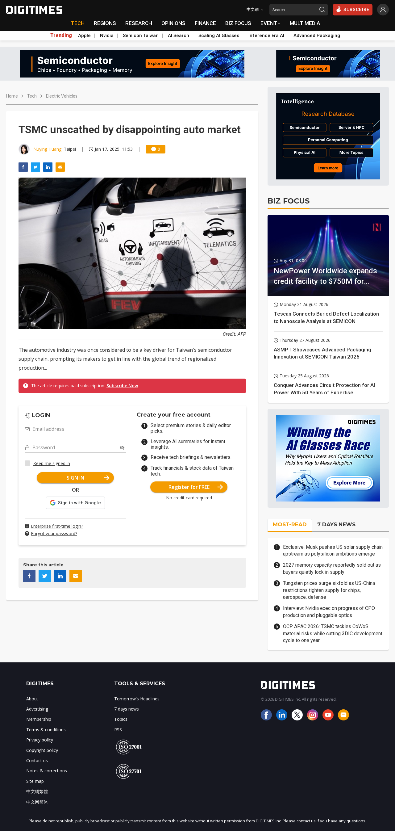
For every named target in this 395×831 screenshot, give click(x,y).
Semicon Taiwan (141, 35)
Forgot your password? (54, 533)
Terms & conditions (46, 729)
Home (12, 96)
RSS (118, 729)
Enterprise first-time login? (57, 526)
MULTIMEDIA (305, 23)
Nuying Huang (47, 149)
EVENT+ (270, 23)
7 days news (126, 709)
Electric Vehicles (61, 96)
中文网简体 (37, 802)
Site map (35, 781)
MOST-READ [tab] (290, 524)
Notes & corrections (46, 771)
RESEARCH (138, 23)
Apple (84, 35)
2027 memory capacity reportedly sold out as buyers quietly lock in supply (332, 568)
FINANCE (205, 23)
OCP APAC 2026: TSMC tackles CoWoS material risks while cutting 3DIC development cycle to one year (332, 633)
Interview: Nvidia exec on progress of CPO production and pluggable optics (329, 611)
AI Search (178, 35)
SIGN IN (75, 477)
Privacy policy (39, 740)
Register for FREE (189, 487)
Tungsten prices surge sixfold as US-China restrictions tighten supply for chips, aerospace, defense (329, 590)
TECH (78, 23)
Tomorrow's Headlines (137, 699)
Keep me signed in (51, 463)
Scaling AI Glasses (218, 35)
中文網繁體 (37, 791)
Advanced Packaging (316, 35)
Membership (38, 719)
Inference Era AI (266, 35)
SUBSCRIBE (356, 9)
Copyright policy (42, 750)
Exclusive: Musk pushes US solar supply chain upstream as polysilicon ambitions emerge (333, 550)
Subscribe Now (122, 385)
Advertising (37, 709)
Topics (120, 719)
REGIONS (105, 23)
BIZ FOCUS (238, 23)
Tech (32, 96)
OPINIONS (173, 23)
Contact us (37, 760)
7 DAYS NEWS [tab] (336, 524)
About (32, 699)
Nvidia (107, 35)
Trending (61, 35)
